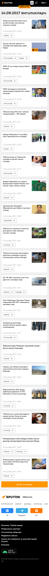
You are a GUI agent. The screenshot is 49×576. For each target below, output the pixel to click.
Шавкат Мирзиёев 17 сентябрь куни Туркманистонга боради (15, 135)
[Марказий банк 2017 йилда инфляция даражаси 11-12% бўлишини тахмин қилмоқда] (39, 394)
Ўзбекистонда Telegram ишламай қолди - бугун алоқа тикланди (22, 347)
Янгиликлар (8, 81)
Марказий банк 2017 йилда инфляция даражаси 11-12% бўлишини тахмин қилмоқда (14, 392)
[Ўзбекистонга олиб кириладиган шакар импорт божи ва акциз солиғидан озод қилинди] (39, 418)
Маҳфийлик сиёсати (9, 535)
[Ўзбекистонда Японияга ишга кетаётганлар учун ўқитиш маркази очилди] (39, 24)
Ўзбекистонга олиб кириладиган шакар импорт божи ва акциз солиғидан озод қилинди (16, 416)
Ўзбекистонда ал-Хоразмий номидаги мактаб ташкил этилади (14, 159)
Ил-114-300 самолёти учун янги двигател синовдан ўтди (16, 279)
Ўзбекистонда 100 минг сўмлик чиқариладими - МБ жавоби (16, 113)
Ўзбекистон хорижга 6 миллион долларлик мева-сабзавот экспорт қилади (16, 231)
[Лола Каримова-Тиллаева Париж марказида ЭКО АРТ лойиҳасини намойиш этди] (39, 303)
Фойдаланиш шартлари (10, 529)
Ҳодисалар (8, 220)
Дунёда (18, 292)
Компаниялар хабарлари (11, 532)
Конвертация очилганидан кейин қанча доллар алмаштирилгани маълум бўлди (21, 439)
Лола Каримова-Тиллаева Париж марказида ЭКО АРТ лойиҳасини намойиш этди (16, 302)
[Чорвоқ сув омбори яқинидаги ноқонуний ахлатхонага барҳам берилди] (39, 370)
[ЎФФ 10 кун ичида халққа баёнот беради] (39, 69)
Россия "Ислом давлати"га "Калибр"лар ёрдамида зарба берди (15, 46)
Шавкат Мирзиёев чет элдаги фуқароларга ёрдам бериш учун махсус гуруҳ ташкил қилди (16, 183)
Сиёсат (6, 35)
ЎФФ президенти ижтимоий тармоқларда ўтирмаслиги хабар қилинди (16, 91)
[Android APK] (8, 552)
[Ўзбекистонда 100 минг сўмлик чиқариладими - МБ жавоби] (39, 115)
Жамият (6, 126)
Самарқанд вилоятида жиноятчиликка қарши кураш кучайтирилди (15, 325)
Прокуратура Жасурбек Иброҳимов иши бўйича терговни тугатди (16, 208)
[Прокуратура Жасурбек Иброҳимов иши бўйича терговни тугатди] (39, 209)
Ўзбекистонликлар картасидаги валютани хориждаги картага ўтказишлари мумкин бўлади (16, 255)
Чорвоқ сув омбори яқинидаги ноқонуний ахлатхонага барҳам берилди (16, 369)
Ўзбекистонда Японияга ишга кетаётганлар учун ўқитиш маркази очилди (15, 23)
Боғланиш (5, 525)
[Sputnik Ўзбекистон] (7, 4)
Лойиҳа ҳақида (16, 525)
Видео (22, 58)
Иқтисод (7, 245)
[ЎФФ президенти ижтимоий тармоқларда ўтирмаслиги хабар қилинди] (39, 92)
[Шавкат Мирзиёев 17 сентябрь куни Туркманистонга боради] (39, 137)
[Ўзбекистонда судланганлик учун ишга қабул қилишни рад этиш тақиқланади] (39, 464)
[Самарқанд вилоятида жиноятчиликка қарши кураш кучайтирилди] (39, 326)
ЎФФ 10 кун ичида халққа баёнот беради (16, 67)
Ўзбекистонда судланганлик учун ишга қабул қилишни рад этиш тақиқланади (16, 462)
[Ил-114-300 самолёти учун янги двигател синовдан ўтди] (39, 281)
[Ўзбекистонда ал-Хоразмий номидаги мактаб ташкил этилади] (39, 161)
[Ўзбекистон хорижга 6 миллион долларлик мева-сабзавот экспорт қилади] (39, 233)
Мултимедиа (8, 58)
